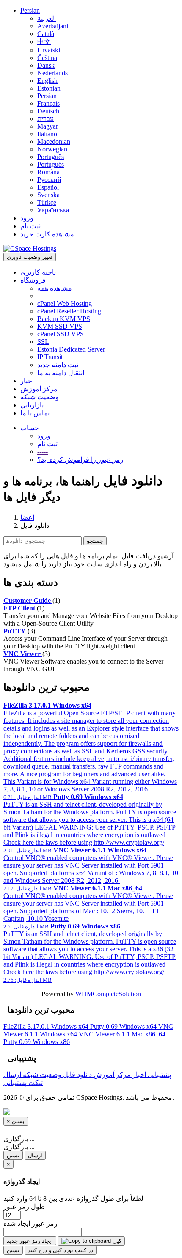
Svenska (48, 194)
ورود (26, 218)
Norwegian (52, 149)
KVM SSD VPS (59, 326)
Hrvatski (48, 50)
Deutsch (48, 111)
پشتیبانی (158, 1074)
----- (42, 295)
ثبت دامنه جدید (57, 364)
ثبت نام (30, 226)
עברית (45, 118)
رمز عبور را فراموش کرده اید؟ (80, 459)
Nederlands (52, 73)
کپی (116, 1241)
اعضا (27, 517)
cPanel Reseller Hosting (69, 311)
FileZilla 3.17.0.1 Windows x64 (46, 1026)
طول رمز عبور (24, 1206)
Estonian (49, 88)
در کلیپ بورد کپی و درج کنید (60, 1250)
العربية (46, 18)
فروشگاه (34, 280)
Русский (49, 179)
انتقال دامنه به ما (60, 372)
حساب (31, 427)
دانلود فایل (76, 1074)
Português (50, 156)
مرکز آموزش (39, 389)
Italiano (47, 133)
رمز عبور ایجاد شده (30, 1223)
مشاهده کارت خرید (47, 234)
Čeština (47, 57)
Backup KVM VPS (63, 318)
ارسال (35, 1155)
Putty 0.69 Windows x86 (36, 1041)
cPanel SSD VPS (60, 334)
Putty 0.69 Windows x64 (124, 1026)
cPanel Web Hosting (64, 303)
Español (48, 187)
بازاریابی (32, 405)
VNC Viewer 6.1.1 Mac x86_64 (122, 1034)
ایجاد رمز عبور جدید (30, 1241)
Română (48, 172)
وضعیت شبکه (39, 397)
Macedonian (53, 141)
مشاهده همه (54, 288)
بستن (13, 1155)
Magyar (47, 126)
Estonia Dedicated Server (71, 349)
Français (48, 103)
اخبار (27, 381)
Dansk (46, 65)
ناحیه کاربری (38, 272)
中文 (44, 41)
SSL (43, 341)
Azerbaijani (52, 26)
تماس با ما (35, 413)
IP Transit (50, 356)
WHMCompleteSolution (108, 993)
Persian (30, 10)
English (47, 80)
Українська (53, 210)
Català (45, 33)
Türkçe (46, 202)
